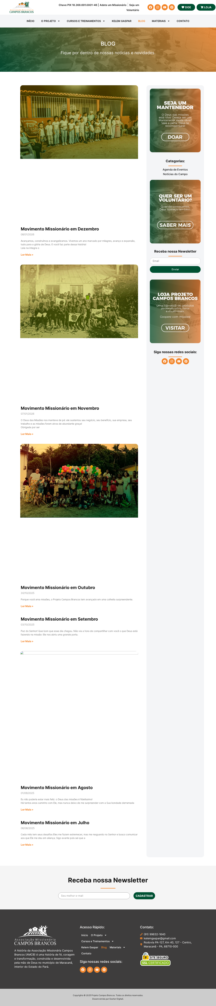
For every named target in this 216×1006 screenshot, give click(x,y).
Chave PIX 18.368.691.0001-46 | (79, 5)
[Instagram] (158, 7)
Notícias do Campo (175, 174)
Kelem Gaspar (121, 21)
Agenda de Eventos (175, 169)
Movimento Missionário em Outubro (58, 587)
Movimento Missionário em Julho (55, 822)
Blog (141, 21)
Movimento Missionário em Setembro (59, 619)
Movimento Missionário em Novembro (60, 408)
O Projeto (48, 21)
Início (30, 21)
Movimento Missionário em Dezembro (60, 228)
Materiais (159, 21)
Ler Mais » (27, 254)
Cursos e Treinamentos (84, 21)
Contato (183, 21)
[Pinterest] (172, 7)
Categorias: (175, 161)
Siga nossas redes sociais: (175, 352)
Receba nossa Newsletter (175, 251)
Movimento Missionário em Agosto (57, 787)
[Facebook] (150, 7)
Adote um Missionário (113, 5)
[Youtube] (165, 7)
